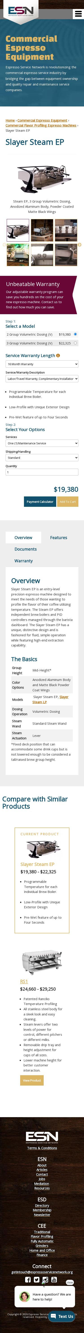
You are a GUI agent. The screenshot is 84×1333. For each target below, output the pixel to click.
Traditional (42, 1231)
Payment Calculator (40, 502)
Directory (42, 1205)
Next (82, 184)
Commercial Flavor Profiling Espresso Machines (41, 125)
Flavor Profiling (42, 1236)
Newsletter (42, 1214)
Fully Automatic (42, 1241)
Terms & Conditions (42, 1148)
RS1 (24, 981)
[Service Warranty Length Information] (58, 355)
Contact (42, 1174)
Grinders (42, 1245)
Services (11, 437)
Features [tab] (58, 537)
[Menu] (78, 14)
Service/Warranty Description (25, 372)
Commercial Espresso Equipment (42, 120)
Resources (42, 1188)
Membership (42, 1210)
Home (10, 120)
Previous (2, 184)
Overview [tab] (23, 537)
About (42, 1165)
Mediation (41, 1183)
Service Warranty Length (31, 355)
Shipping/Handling (18, 452)
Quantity (11, 466)
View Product (32, 1080)
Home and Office (42, 1250)
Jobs (42, 1178)
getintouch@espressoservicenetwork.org (42, 1272)
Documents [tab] (26, 549)
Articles (42, 1169)
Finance (42, 1254)
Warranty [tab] (24, 560)
